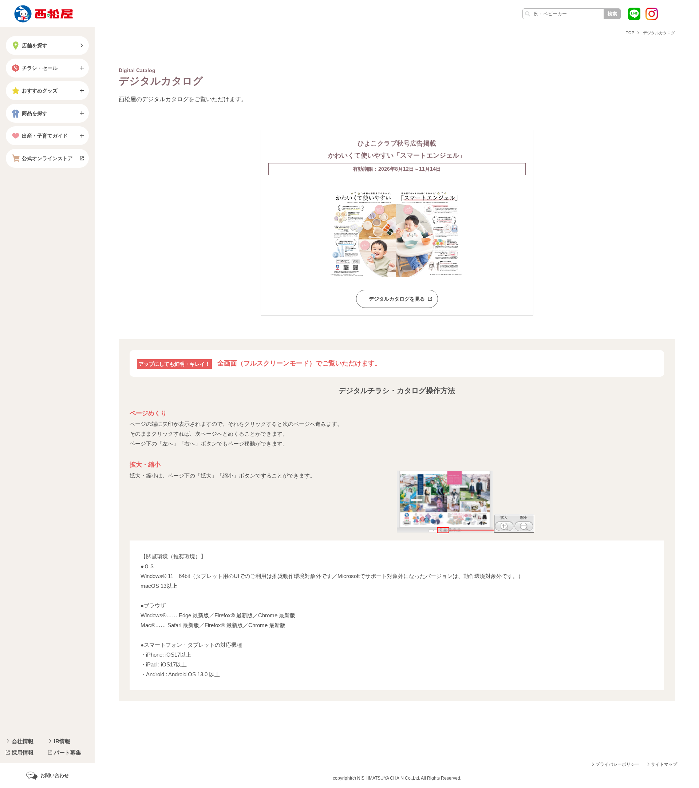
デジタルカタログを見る (397, 299)
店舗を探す (34, 45)
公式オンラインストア (47, 158)
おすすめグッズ (40, 91)
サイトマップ (664, 764)
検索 (612, 13)
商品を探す (34, 113)
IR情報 (62, 741)
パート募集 (67, 752)
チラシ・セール (40, 68)
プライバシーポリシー (617, 764)
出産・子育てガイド (45, 136)
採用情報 (22, 752)
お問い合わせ (54, 775)
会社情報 (22, 741)
